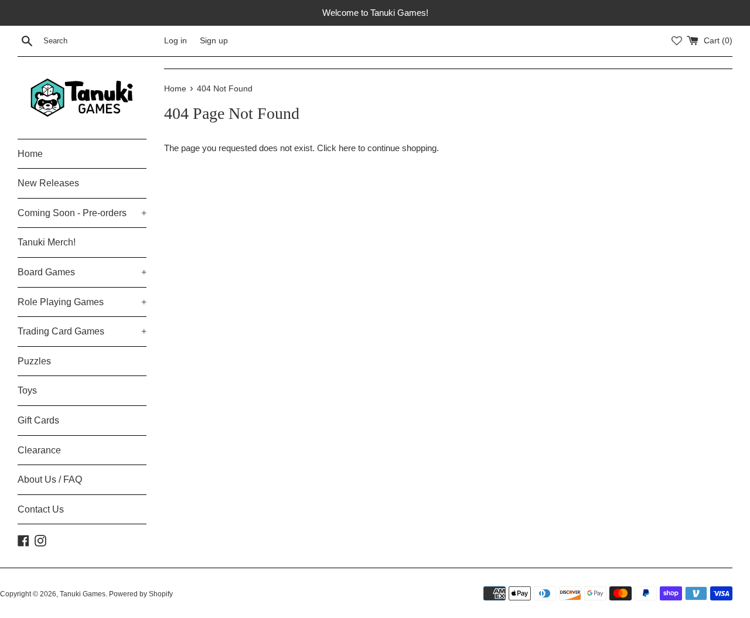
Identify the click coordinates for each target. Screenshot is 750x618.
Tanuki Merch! (47, 242)
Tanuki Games (82, 594)
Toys (27, 390)
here (347, 148)
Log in (175, 40)
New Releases (48, 183)
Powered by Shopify (141, 594)
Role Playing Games (82, 302)
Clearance (39, 450)
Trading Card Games (82, 331)
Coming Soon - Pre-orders (82, 213)
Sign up (214, 40)
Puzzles (34, 361)
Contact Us (41, 509)
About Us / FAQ (50, 479)
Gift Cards (38, 420)
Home (30, 154)
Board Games (82, 272)
